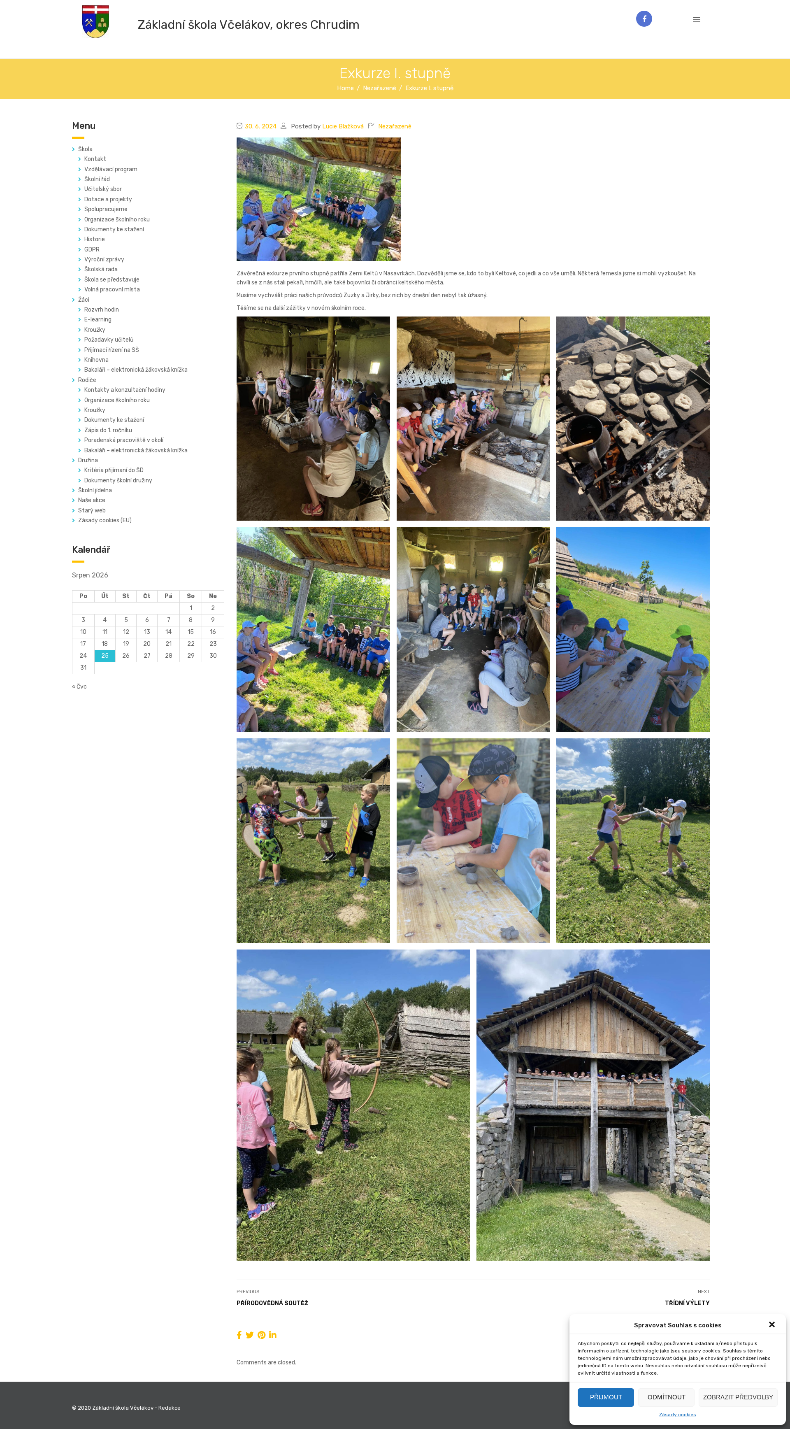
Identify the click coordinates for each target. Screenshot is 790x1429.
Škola (85, 149)
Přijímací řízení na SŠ (111, 350)
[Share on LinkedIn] (272, 1335)
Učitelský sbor (103, 189)
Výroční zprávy (104, 259)
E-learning (98, 319)
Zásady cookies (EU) (105, 520)
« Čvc (79, 686)
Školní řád (97, 179)
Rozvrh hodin (101, 309)
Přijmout (606, 1397)
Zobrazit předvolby (738, 1397)
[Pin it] (261, 1335)
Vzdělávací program (110, 169)
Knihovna (96, 359)
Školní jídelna (95, 490)
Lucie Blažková (343, 126)
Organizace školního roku (117, 219)
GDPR (92, 249)
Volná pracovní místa (112, 289)
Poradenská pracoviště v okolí (123, 440)
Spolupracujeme (106, 209)
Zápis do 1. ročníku (108, 430)
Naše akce (91, 500)
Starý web (92, 510)
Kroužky (94, 329)
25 (105, 655)
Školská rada (101, 269)
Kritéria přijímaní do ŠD (114, 470)
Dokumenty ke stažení (114, 229)
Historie (94, 239)
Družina (88, 460)
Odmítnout (666, 1397)
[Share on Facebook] (239, 1335)
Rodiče (87, 380)
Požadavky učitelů (108, 339)
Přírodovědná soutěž (272, 1303)
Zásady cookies (677, 1414)
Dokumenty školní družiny (118, 480)
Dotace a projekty (108, 199)
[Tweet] (250, 1335)
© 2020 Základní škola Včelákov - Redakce (126, 1408)
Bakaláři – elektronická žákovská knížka (136, 369)
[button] (773, 1325)
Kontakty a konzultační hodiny (124, 389)
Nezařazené (394, 126)
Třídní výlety (687, 1303)
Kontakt (95, 159)
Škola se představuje (111, 279)
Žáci (83, 299)
